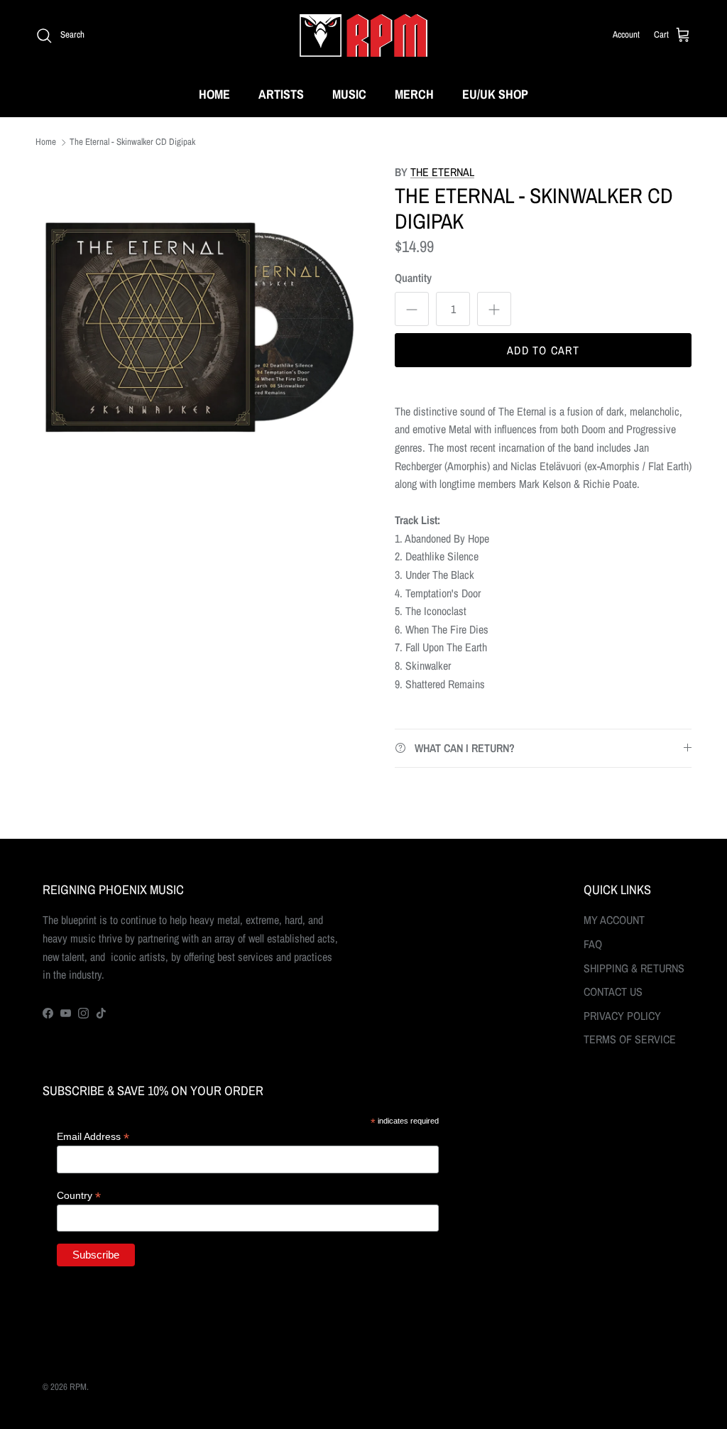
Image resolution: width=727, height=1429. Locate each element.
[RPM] (363, 35)
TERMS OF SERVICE (630, 1039)
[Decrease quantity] (412, 309)
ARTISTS (281, 94)
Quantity (413, 278)
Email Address (93, 1136)
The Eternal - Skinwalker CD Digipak (132, 142)
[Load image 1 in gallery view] (199, 327)
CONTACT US (613, 991)
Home (45, 142)
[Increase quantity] (494, 309)
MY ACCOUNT (614, 920)
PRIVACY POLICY (622, 1015)
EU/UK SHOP (495, 94)
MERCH (414, 94)
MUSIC (349, 94)
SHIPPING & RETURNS (634, 968)
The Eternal (442, 172)
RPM (78, 1387)
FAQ (593, 944)
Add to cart (543, 350)
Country (79, 1195)
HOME (214, 94)
